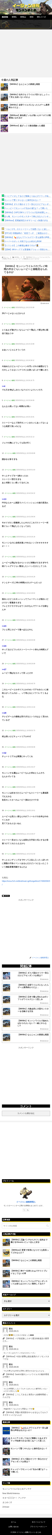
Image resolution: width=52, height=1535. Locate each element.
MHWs (7, 896)
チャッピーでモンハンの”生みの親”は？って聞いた (26, 208)
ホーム (13, 1522)
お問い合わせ (13, 1527)
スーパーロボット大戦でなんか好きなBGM (22, 241)
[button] (47, 1225)
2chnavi (5, 1507)
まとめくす (7, 1502)
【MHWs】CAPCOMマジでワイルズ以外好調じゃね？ (27, 212)
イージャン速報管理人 (26, 1202)
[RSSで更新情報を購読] (27, 1210)
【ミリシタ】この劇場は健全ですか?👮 (21, 245)
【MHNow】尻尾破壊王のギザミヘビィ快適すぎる (26, 220)
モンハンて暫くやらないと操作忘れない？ (22, 200)
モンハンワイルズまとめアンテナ (16, 1489)
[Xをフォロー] (24, 1210)
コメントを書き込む (26, 1113)
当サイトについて (38, 1522)
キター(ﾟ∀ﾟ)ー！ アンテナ (14, 1498)
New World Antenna (11, 1493)
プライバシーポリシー (38, 1527)
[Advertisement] (26, 48)
